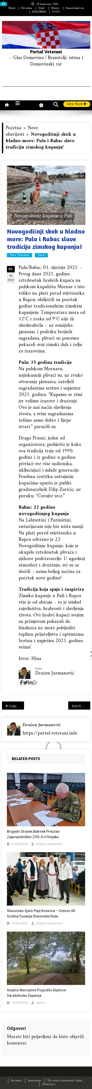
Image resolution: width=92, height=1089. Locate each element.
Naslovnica (48, 1084)
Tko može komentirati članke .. (65, 1080)
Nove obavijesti (19, 255)
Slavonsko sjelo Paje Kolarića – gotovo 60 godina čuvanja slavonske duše (41, 913)
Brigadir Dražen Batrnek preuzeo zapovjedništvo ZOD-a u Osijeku (33, 834)
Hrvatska (26, 8)
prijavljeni (41, 1037)
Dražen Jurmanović (42, 725)
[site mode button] (44, 105)
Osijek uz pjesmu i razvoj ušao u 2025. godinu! (16, 706)
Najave (55, 8)
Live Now (75, 104)
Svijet (41, 8)
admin (40, 1002)
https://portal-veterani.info (50, 733)
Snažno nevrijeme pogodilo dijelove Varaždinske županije (36, 993)
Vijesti (11, 8)
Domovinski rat (75, 8)
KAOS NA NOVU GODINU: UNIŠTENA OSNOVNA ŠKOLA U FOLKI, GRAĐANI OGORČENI (81, 706)
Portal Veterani (46, 51)
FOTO (56, 12)
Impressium (34, 1080)
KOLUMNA (39, 12)
